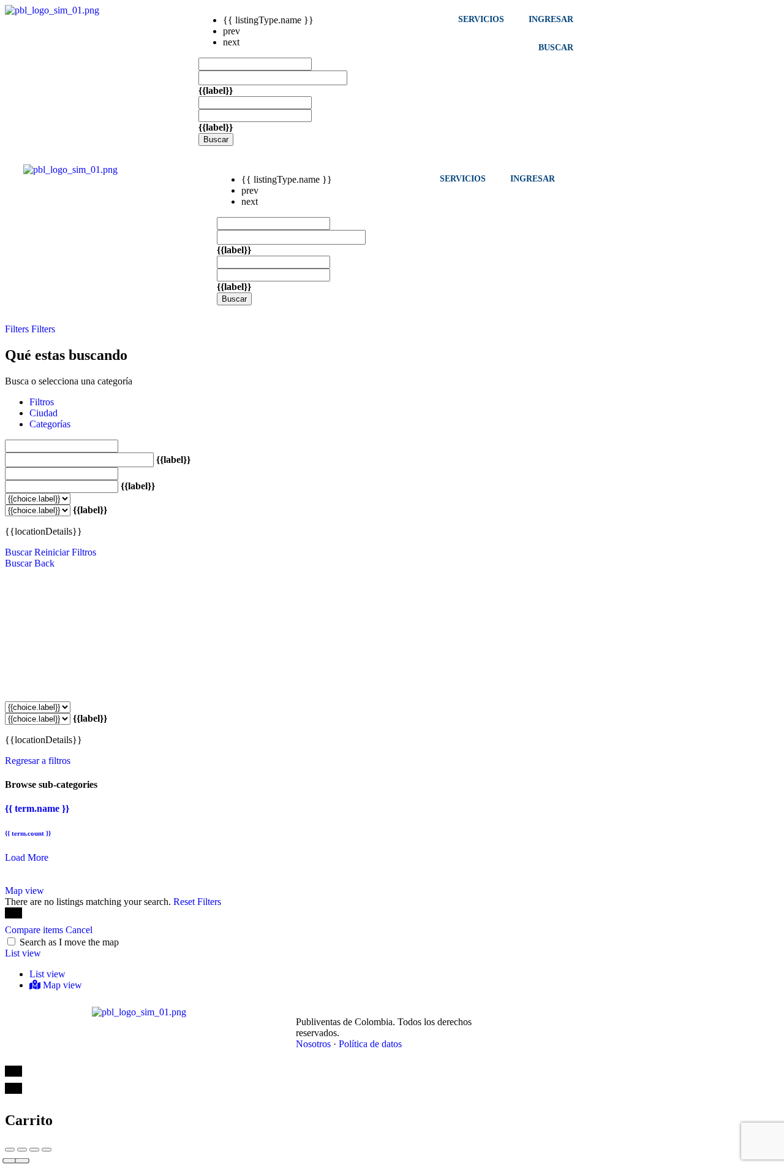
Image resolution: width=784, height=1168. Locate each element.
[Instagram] (566, 1013)
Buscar (215, 139)
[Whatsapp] (593, 1013)
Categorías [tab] (49, 424)
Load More (26, 857)
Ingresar (551, 19)
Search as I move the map (69, 942)
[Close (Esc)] (10, 1149)
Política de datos (370, 1044)
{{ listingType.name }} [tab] (268, 20)
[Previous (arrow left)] (9, 1161)
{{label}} (215, 90)
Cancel (79, 930)
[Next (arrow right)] (22, 1161)
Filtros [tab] (41, 402)
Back (44, 563)
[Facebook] (512, 1013)
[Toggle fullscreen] (34, 1149)
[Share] (22, 1149)
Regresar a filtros (37, 760)
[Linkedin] (539, 1013)
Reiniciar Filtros (65, 552)
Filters (18, 329)
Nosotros (313, 1044)
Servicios (481, 19)
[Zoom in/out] (46, 1149)
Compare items (35, 930)
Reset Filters (197, 901)
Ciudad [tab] (43, 413)
